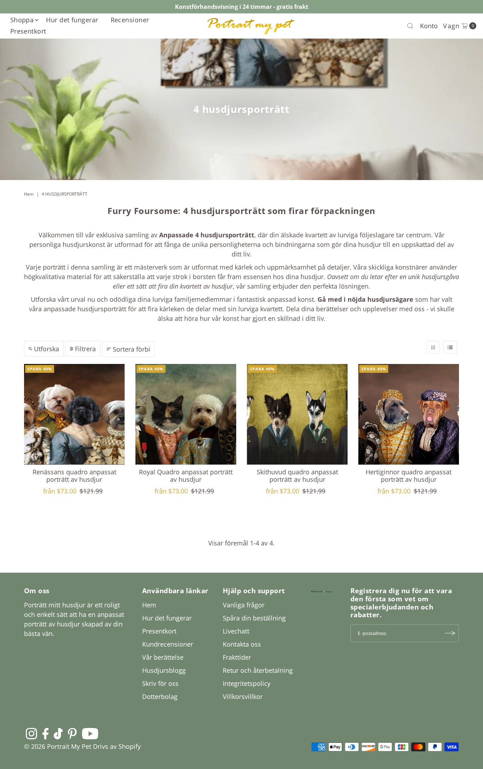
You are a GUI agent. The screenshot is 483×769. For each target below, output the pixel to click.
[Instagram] (31, 733)
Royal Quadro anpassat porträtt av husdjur (186, 476)
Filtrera (85, 349)
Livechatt (236, 631)
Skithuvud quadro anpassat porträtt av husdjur (297, 476)
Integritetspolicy (246, 683)
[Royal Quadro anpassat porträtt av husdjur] (185, 414)
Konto (429, 26)
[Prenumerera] (450, 633)
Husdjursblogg (164, 670)
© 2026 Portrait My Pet (57, 746)
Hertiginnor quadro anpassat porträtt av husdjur (409, 476)
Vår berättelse (163, 657)
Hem (29, 194)
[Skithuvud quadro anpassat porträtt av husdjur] (297, 414)
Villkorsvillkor (243, 696)
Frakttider (237, 657)
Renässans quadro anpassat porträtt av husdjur (74, 476)
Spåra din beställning (254, 618)
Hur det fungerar (72, 20)
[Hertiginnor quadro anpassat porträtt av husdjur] (408, 414)
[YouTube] (90, 733)
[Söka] (410, 26)
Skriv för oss (160, 683)
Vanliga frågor (243, 605)
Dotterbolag (160, 696)
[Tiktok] (58, 733)
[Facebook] (45, 733)
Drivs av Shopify (117, 746)
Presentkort (28, 31)
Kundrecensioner (167, 644)
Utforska (46, 349)
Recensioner (130, 20)
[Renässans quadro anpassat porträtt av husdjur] (74, 414)
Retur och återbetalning (258, 670)
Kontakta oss (242, 644)
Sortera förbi (131, 349)
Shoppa (22, 20)
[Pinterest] (72, 733)
